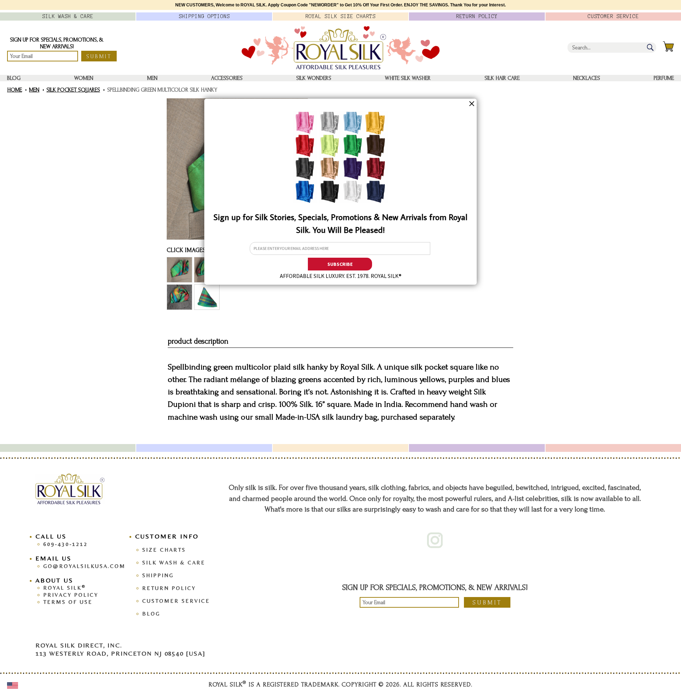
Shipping (158, 575)
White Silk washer (408, 78)
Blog (14, 78)
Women (83, 78)
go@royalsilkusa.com (84, 566)
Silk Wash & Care (173, 562)
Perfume (664, 78)
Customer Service (176, 601)
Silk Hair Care (502, 78)
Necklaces (586, 78)
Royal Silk (64, 588)
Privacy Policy (70, 595)
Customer (613, 16)
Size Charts (164, 550)
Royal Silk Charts (340, 16)
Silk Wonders (313, 78)
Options (204, 16)
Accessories (227, 78)
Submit (99, 56)
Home (14, 90)
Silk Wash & (67, 16)
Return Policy (169, 588)
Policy (477, 16)
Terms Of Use (68, 602)
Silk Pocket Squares (73, 90)
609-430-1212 (65, 544)
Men (152, 78)
